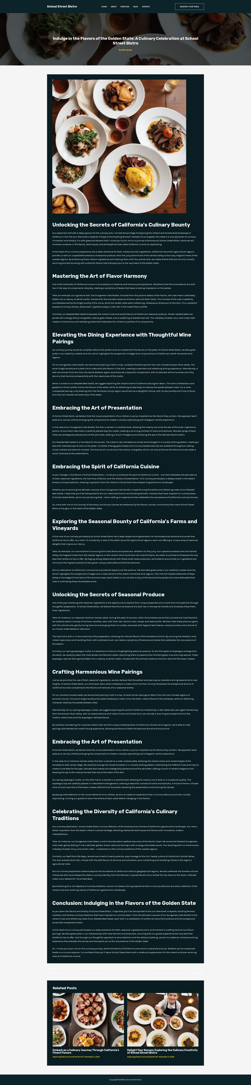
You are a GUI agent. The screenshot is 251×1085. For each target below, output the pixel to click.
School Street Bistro (62, 6)
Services (125, 6)
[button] (189, 6)
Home (104, 6)
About (114, 6)
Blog (135, 6)
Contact (146, 6)
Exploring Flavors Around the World (68, 1057)
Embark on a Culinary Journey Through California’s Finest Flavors (86, 1051)
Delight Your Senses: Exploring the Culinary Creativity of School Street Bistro (162, 1051)
